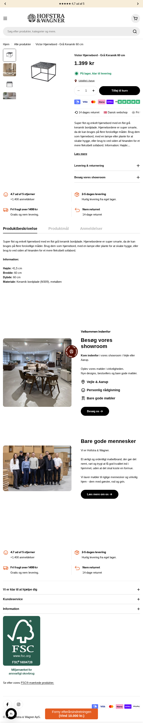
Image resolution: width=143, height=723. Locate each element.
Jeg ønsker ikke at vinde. (107, 382)
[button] (11, 713)
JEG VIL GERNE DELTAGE (107, 373)
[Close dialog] (140, 325)
